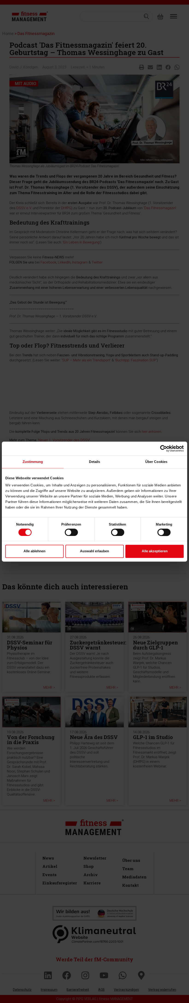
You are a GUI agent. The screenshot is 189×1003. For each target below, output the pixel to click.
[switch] (71, 532)
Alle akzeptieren (155, 551)
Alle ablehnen (34, 551)
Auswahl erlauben (94, 551)
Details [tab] (94, 462)
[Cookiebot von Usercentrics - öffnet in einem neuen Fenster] (163, 448)
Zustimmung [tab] (33, 462)
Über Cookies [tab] (156, 462)
